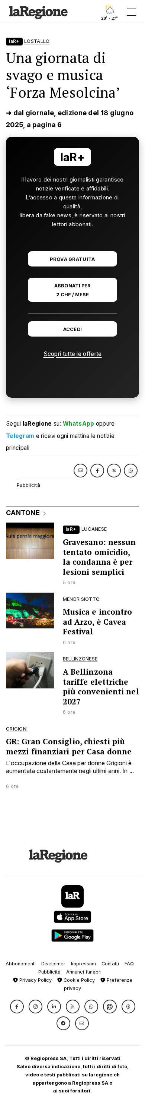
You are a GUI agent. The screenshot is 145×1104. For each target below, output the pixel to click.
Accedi (72, 329)
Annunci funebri (84, 972)
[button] (17, 1006)
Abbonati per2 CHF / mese (72, 290)
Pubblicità (49, 972)
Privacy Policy (35, 980)
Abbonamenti (21, 963)
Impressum (83, 963)
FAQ (129, 963)
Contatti (110, 963)
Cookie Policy (78, 980)
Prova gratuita (72, 259)
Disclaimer (53, 963)
